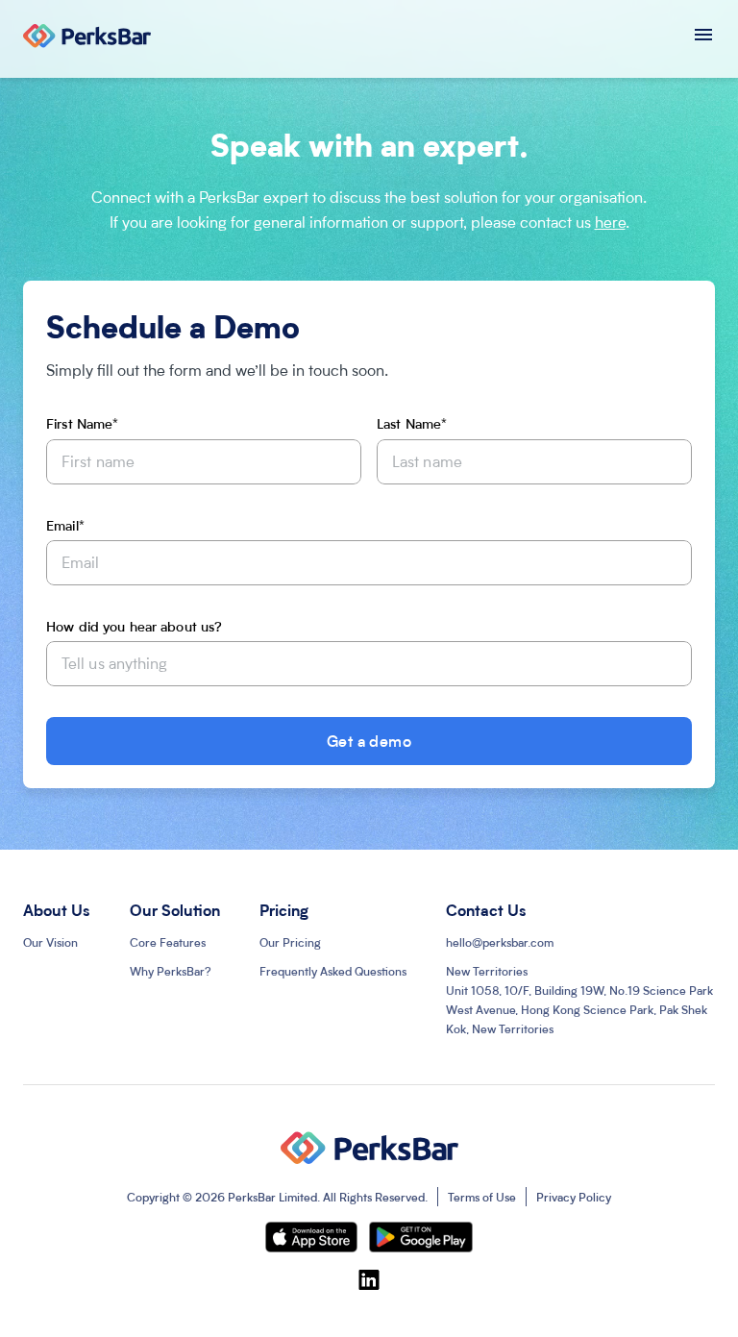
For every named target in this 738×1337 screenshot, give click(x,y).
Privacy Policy (573, 1196)
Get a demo (369, 740)
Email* (65, 524)
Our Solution (175, 909)
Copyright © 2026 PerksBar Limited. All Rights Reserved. (277, 1196)
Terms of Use (482, 1196)
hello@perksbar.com (500, 942)
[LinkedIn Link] (369, 1279)
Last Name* (412, 423)
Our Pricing (290, 942)
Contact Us (486, 909)
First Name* (82, 423)
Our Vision (50, 942)
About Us (56, 909)
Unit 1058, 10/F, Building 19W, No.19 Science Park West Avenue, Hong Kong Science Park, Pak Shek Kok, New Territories (579, 999)
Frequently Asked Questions (332, 970)
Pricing (283, 909)
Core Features (168, 942)
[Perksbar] (87, 39)
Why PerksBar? (170, 970)
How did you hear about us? (134, 625)
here (610, 221)
